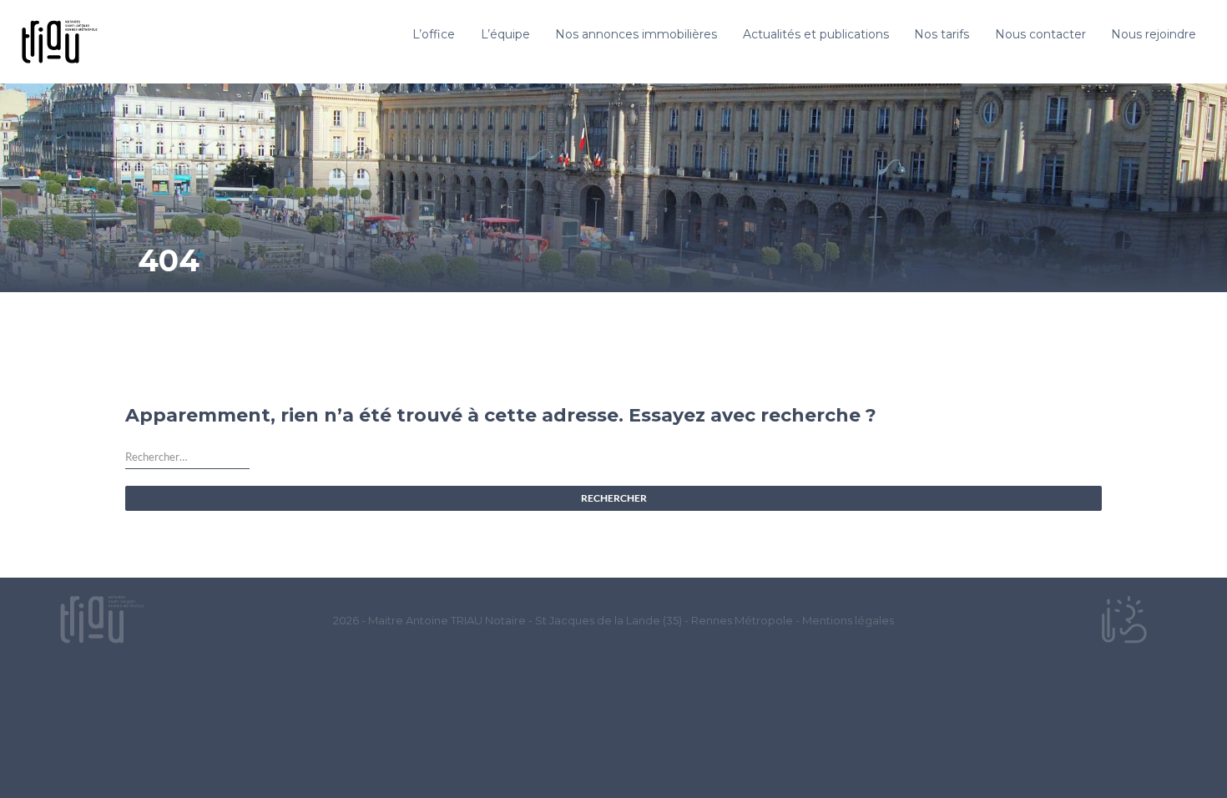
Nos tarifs (941, 34)
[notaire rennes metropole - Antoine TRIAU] (101, 619)
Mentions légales (848, 620)
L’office (433, 34)
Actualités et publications (816, 34)
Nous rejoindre (1153, 34)
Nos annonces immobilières (636, 34)
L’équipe (505, 34)
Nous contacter (1040, 34)
